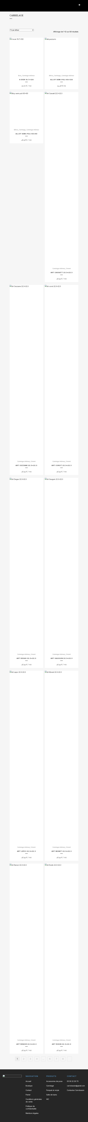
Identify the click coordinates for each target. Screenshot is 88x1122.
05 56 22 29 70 (72, 1081)
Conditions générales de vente (34, 1100)
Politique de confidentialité (31, 1107)
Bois (19, 75)
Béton (51, 75)
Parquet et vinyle (52, 1090)
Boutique (29, 1086)
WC (47, 1099)
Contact (29, 1090)
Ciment (68, 268)
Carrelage (57, 75)
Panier (28, 1095)
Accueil (28, 1081)
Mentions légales (32, 1113)
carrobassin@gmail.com (76, 1086)
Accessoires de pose (54, 1081)
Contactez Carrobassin (75, 1090)
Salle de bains (51, 1095)
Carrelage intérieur (28, 75)
